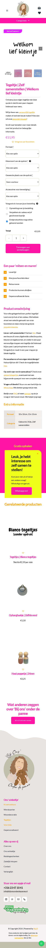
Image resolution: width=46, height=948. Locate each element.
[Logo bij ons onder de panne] (23, 2)
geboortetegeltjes (11, 375)
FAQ (15, 393)
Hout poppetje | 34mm (23, 673)
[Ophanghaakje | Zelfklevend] (23, 590)
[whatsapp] (12, 899)
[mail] (18, 899)
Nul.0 (36, 928)
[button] (23, 141)
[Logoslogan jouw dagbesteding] (16, 906)
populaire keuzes (19, 119)
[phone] (24, 899)
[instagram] (6, 899)
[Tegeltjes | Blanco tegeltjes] (23, 531)
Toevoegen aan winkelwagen (23, 248)
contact (28, 393)
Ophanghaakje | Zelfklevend (23, 615)
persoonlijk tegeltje (27, 112)
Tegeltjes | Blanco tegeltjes (23, 556)
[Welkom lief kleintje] (23, 48)
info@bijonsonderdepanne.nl (16, 891)
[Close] (37, 454)
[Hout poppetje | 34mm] (23, 648)
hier (33, 333)
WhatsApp (8, 387)
